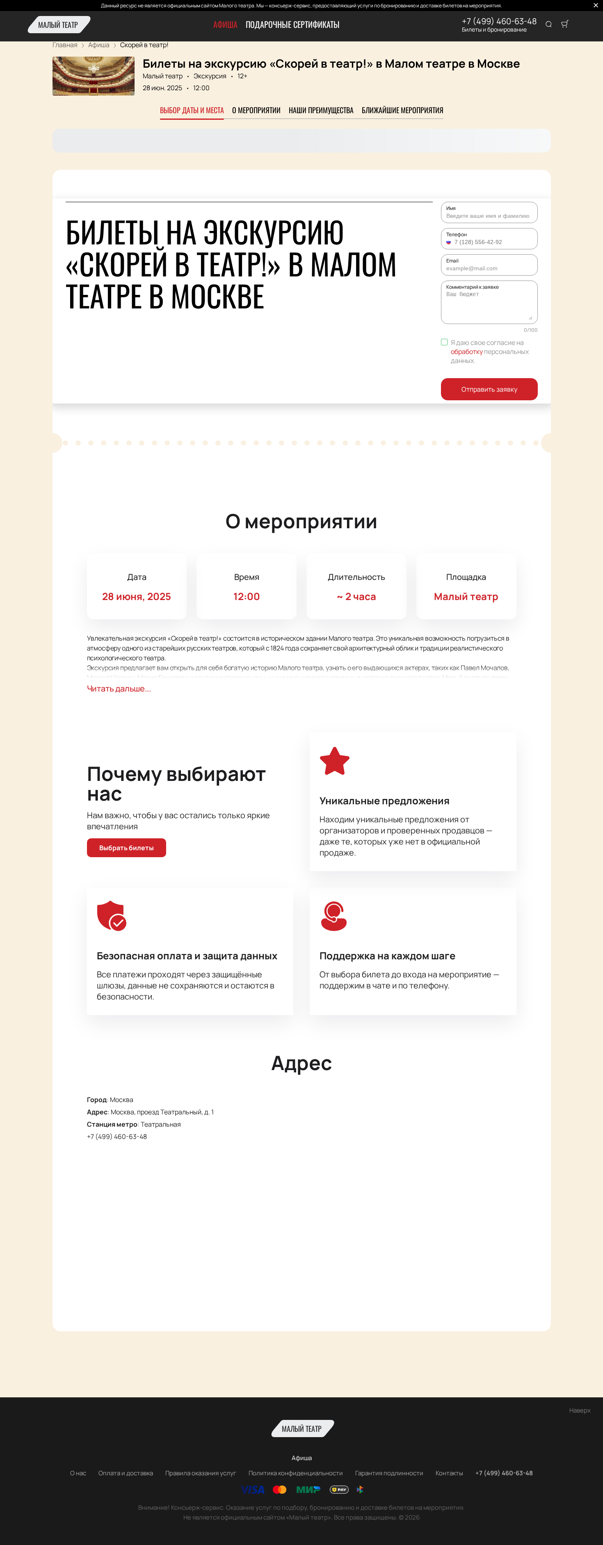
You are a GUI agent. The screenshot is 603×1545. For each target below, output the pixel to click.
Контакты (449, 1473)
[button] (449, 242)
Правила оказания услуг (200, 1473)
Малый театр (58, 24)
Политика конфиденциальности (296, 1473)
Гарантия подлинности (389, 1473)
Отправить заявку (489, 389)
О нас (78, 1473)
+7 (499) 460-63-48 (499, 21)
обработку (467, 351)
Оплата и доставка (125, 1473)
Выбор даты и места (192, 109)
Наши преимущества (321, 109)
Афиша (225, 24)
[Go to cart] (565, 24)
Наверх (580, 1410)
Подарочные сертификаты (293, 24)
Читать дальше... (119, 688)
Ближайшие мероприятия (402, 109)
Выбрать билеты (126, 847)
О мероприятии (256, 109)
